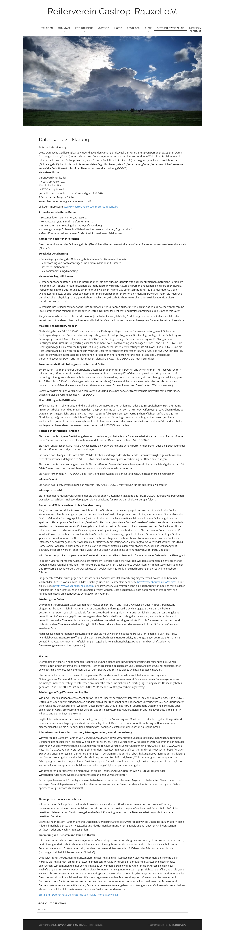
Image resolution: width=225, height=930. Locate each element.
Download (133, 28)
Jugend (118, 28)
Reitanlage (64, 28)
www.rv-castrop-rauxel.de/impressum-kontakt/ (91, 206)
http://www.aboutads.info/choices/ (157, 582)
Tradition (47, 28)
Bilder (148, 28)
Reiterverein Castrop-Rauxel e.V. (112, 11)
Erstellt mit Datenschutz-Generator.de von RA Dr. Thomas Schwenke (78, 894)
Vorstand (103, 28)
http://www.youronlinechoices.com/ (74, 586)
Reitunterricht (84, 28)
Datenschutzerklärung (170, 28)
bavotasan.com (179, 924)
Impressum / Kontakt (195, 30)
